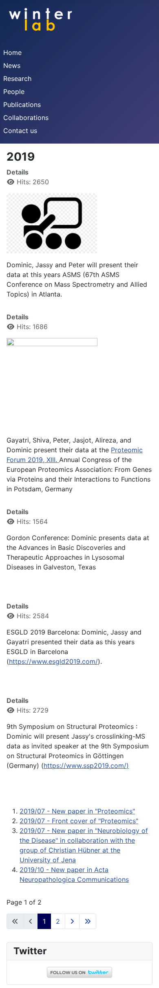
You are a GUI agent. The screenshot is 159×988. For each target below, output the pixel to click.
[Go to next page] (72, 921)
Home (12, 52)
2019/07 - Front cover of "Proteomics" (79, 821)
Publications (22, 104)
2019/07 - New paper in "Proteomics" (77, 811)
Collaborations (26, 117)
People (13, 91)
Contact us (20, 130)
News (11, 65)
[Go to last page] (87, 921)
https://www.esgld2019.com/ (53, 661)
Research (17, 78)
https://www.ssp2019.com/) (86, 765)
